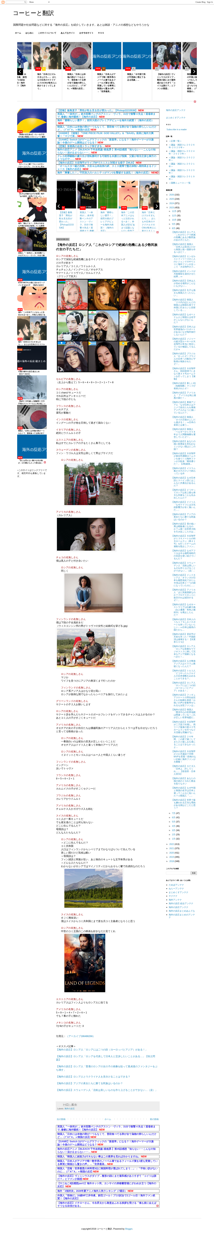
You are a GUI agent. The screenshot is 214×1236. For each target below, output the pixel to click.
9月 (174, 224)
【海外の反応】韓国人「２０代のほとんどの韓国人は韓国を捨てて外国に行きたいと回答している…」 (183, 304)
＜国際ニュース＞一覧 (180, 183)
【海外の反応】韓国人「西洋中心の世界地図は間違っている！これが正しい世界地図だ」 (183, 713)
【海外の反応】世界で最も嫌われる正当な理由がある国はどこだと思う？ (183, 804)
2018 (172, 861)
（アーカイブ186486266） (80, 1036)
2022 (172, 844)
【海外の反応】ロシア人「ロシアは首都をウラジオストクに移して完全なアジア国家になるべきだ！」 (183, 651)
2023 (172, 207)
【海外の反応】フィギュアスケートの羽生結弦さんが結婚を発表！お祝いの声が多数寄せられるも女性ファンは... (183, 700)
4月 (174, 826)
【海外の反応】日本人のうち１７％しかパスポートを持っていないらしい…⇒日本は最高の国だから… (183, 624)
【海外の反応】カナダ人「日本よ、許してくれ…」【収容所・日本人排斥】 (183, 770)
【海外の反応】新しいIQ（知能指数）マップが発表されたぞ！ (183, 386)
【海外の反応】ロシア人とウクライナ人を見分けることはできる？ (93, 1076)
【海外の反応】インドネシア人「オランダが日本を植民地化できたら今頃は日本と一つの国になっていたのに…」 (183, 580)
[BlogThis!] (67, 1104)
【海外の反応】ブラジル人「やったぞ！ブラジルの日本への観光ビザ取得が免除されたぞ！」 (183, 358)
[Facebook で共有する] (72, 1104)
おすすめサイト (86, 33)
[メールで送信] (64, 1104)
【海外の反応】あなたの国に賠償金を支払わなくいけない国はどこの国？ (183, 445)
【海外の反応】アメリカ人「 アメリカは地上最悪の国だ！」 (183, 395)
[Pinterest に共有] (75, 1104)
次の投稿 (61, 1119)
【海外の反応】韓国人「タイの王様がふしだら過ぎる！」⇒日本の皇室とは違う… (183, 421)
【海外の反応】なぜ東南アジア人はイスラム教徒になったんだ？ (183, 663)
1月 (174, 838)
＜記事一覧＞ (175, 141)
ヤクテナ (173, 896)
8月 (174, 228)
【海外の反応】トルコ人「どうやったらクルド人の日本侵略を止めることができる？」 (183, 674)
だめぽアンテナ (176, 885)
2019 (172, 857)
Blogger (128, 1229)
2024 (172, 203)
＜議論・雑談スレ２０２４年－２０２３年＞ (182, 152)
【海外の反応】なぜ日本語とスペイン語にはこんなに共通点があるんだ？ (183, 481)
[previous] (20, 71)
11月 (174, 215)
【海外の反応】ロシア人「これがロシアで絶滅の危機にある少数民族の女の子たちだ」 (183, 236)
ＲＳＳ (101, 33)
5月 (174, 821)
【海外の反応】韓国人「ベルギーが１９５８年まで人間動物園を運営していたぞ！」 (183, 433)
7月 (174, 813)
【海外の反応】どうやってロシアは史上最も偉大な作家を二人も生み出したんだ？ (183, 494)
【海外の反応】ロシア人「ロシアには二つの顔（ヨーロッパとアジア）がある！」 (102, 1049)
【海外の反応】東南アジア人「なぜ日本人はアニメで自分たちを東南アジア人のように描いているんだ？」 (183, 407)
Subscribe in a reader (177, 129)
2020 (172, 852)
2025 (172, 199)
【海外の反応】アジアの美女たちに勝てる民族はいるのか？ (89, 1083)
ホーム (18, 33)
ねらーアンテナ (176, 888)
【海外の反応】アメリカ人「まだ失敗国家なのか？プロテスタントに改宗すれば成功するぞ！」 (183, 594)
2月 (174, 834)
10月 (174, 220)
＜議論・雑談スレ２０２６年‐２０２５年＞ (182, 146)
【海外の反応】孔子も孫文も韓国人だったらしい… (183, 293)
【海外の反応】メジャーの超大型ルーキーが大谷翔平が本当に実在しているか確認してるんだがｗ (183, 344)
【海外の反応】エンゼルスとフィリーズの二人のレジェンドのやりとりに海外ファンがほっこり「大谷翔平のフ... (183, 261)
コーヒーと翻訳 (33, 13)
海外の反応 (69, 1109)
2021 (172, 848)
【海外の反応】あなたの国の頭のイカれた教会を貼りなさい (183, 781)
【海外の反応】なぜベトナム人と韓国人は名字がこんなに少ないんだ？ (183, 318)
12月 (174, 211)
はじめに (29, 33)
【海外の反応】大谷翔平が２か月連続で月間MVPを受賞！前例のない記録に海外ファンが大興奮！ (183, 756)
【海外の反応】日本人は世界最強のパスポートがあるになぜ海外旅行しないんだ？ (183, 330)
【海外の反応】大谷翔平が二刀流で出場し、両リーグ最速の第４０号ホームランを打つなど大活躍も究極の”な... (183, 727)
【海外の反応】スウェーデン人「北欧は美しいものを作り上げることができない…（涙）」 (107, 1090)
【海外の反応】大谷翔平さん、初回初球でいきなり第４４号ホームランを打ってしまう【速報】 (183, 373)
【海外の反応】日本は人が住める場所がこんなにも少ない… (183, 283)
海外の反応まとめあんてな (182, 911)
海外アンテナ (175, 899)
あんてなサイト (68, 33)
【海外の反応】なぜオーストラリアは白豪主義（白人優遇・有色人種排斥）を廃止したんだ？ (183, 609)
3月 (174, 830)
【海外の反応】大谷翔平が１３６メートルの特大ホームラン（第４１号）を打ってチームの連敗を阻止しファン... (183, 541)
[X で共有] (70, 1104)
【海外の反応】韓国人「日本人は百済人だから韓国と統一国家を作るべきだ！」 (183, 248)
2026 (172, 194)
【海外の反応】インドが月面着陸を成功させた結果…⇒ (183, 274)
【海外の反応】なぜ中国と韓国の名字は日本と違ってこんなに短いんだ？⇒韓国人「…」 (183, 792)
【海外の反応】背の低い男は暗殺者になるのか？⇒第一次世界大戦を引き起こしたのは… (183, 527)
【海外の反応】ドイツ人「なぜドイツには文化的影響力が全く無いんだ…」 (183, 506)
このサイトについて (47, 33)
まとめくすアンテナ (176, 117)
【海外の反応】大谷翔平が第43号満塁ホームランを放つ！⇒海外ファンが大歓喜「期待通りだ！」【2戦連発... (183, 458)
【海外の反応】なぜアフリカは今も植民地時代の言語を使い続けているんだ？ (183, 554)
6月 (174, 817)
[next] (194, 71)
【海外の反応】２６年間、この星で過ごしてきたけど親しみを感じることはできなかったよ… (183, 741)
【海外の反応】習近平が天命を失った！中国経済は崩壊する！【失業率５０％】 (183, 638)
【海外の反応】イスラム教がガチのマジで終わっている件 (183, 471)
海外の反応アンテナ (176, 110)
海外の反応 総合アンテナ (181, 903)
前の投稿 (154, 1119)
